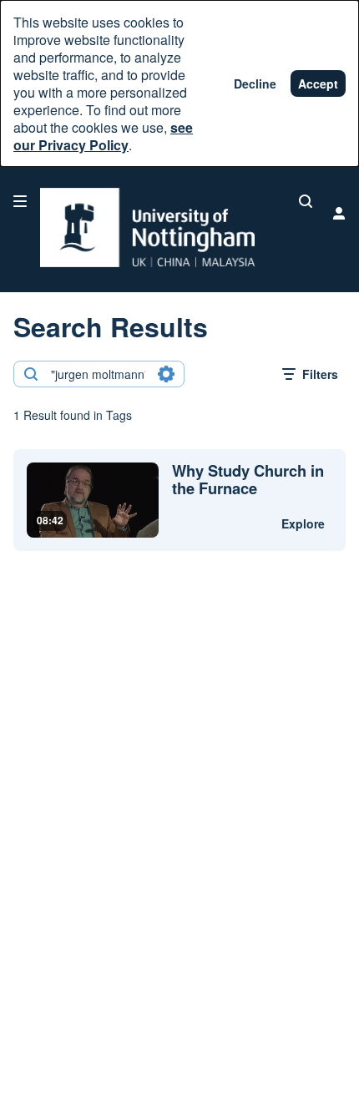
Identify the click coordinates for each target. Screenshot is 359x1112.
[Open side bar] (20, 201)
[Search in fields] (166, 374)
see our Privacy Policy (103, 136)
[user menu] (339, 213)
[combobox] (98, 374)
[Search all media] (305, 201)
